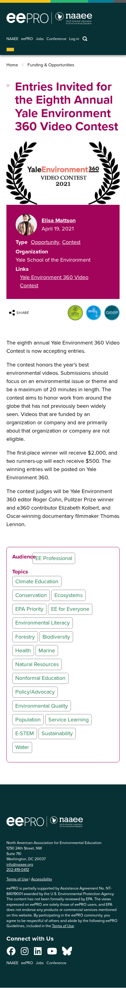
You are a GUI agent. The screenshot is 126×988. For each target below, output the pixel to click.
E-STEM (24, 733)
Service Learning (68, 720)
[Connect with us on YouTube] (52, 952)
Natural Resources (37, 664)
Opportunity (45, 242)
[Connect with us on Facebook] (11, 952)
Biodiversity (56, 637)
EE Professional (53, 558)
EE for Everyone (70, 609)
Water (22, 747)
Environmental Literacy (42, 623)
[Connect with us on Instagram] (24, 952)
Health (23, 650)
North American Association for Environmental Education (49, 18)
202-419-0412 (17, 869)
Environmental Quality (41, 706)
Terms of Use (17, 879)
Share (23, 312)
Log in (74, 39)
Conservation (31, 595)
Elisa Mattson (59, 220)
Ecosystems (68, 595)
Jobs (40, 39)
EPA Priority (29, 609)
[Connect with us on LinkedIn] (38, 952)
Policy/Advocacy (35, 692)
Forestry (25, 637)
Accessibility (41, 879)
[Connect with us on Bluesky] (67, 952)
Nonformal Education (40, 678)
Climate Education (36, 581)
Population (28, 720)
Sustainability (57, 733)
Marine (47, 650)
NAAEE (12, 39)
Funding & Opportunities (51, 65)
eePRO (27, 39)
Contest (71, 242)
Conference (56, 39)
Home (12, 65)
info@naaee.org (19, 864)
